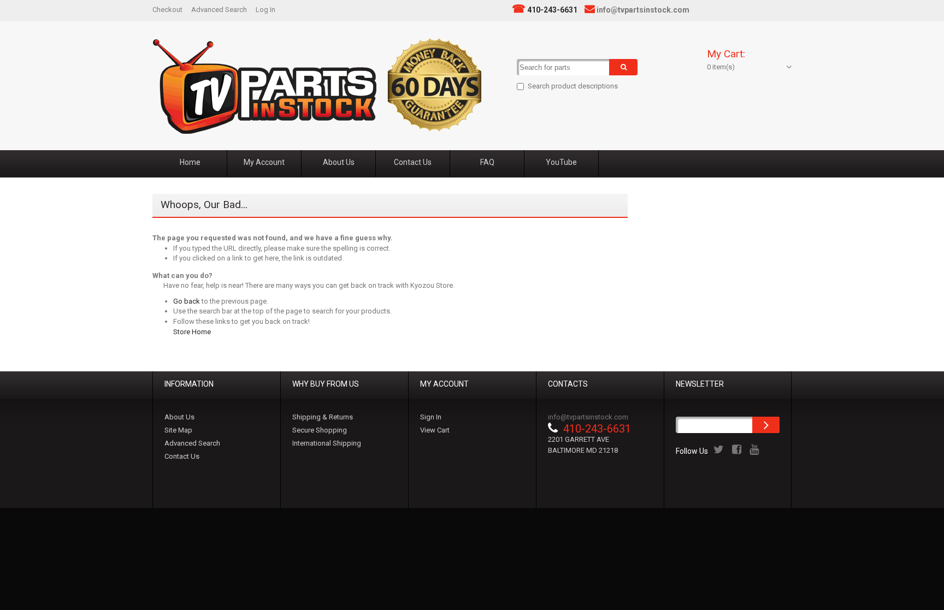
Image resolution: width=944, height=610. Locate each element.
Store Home (192, 332)
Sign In (430, 417)
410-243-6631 (552, 9)
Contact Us (181, 456)
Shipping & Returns (322, 417)
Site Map (178, 430)
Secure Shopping (319, 430)
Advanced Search (219, 9)
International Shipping (326, 443)
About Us (179, 417)
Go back (186, 301)
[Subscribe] (766, 425)
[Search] (623, 67)
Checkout (167, 9)
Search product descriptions (573, 86)
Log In (265, 9)
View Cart (435, 430)
